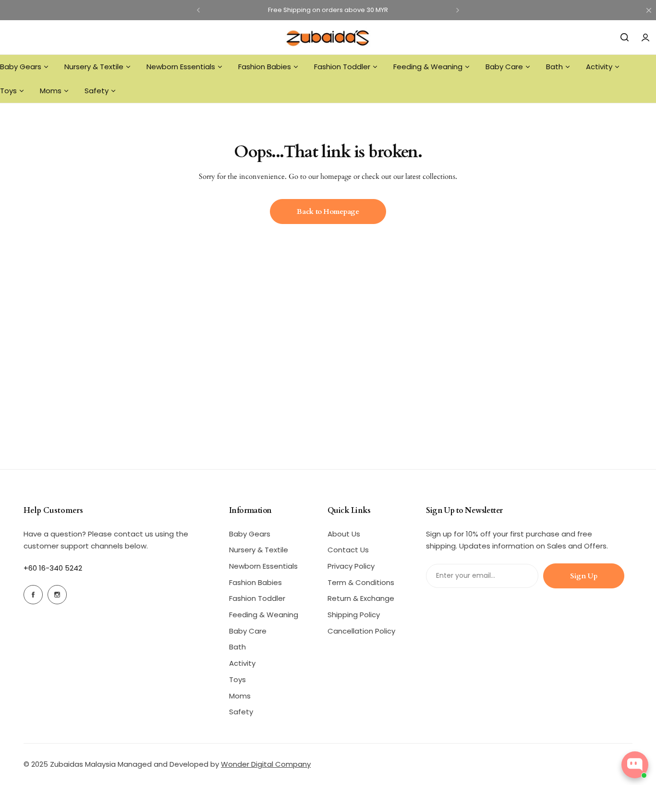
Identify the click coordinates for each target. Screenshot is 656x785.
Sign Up (583, 576)
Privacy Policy (351, 566)
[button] (198, 10)
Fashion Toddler (257, 598)
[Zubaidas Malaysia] (328, 37)
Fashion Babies (255, 582)
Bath (237, 647)
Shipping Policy (354, 615)
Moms (240, 696)
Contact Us (348, 550)
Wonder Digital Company (266, 764)
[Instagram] (57, 594)
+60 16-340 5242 (53, 568)
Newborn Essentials (263, 566)
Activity (242, 663)
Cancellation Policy (361, 631)
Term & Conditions (361, 582)
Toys (237, 679)
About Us (344, 534)
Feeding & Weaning (263, 615)
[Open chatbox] (634, 764)
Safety (241, 712)
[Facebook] (33, 594)
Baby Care (248, 631)
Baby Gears (249, 534)
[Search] (624, 37)
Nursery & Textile (258, 550)
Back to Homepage (328, 211)
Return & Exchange (361, 598)
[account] (645, 37)
